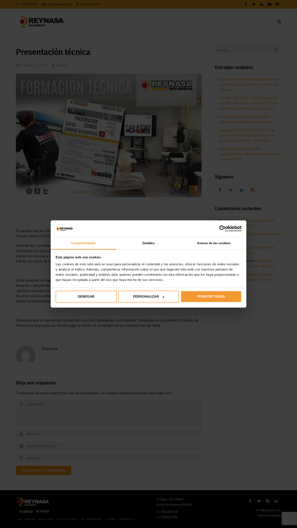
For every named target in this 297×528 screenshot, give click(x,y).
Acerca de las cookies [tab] (213, 243)
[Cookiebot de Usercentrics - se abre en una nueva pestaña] (223, 228)
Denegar (86, 296)
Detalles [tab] (148, 243)
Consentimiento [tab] (83, 243)
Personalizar (146, 296)
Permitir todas (211, 296)
